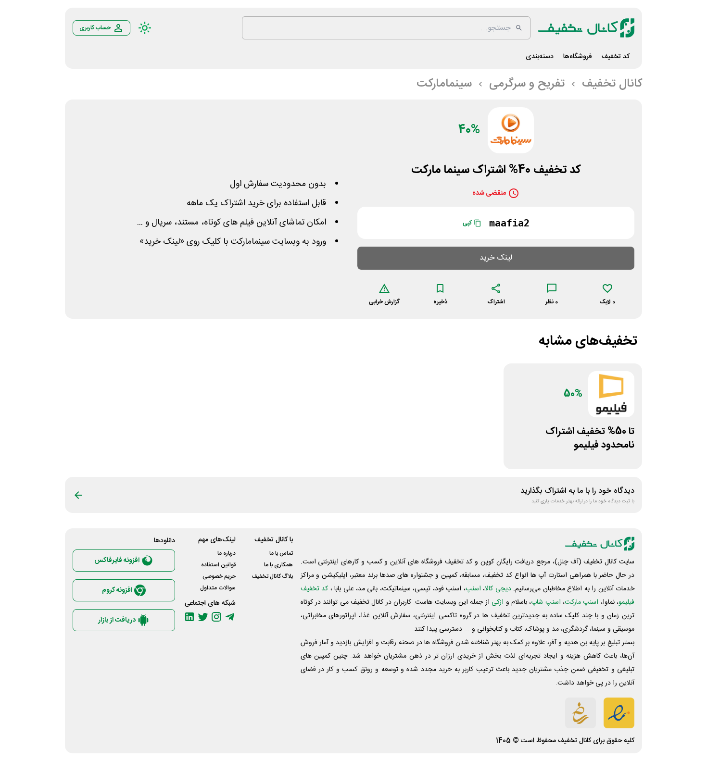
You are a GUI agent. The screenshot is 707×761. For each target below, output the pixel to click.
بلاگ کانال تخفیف (272, 576)
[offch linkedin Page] (189, 617)
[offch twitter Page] (203, 617)
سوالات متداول (218, 588)
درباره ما (226, 553)
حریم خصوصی (219, 576)
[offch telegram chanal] (230, 617)
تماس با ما (281, 553)
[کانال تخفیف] (586, 27)
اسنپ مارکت (581, 602)
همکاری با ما (278, 565)
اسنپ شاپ (545, 602)
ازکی (498, 602)
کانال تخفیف (574, 741)
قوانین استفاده (218, 565)
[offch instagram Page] (216, 617)
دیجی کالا (498, 589)
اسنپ (473, 589)
